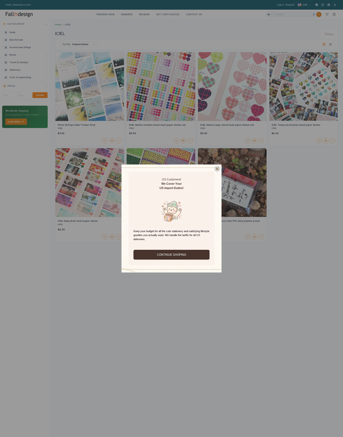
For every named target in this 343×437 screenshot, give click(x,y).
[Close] (217, 169)
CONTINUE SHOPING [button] (171, 254)
